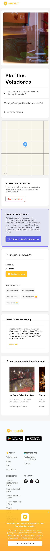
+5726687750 (14, 112)
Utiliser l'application (25, 543)
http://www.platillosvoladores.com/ (24, 103)
